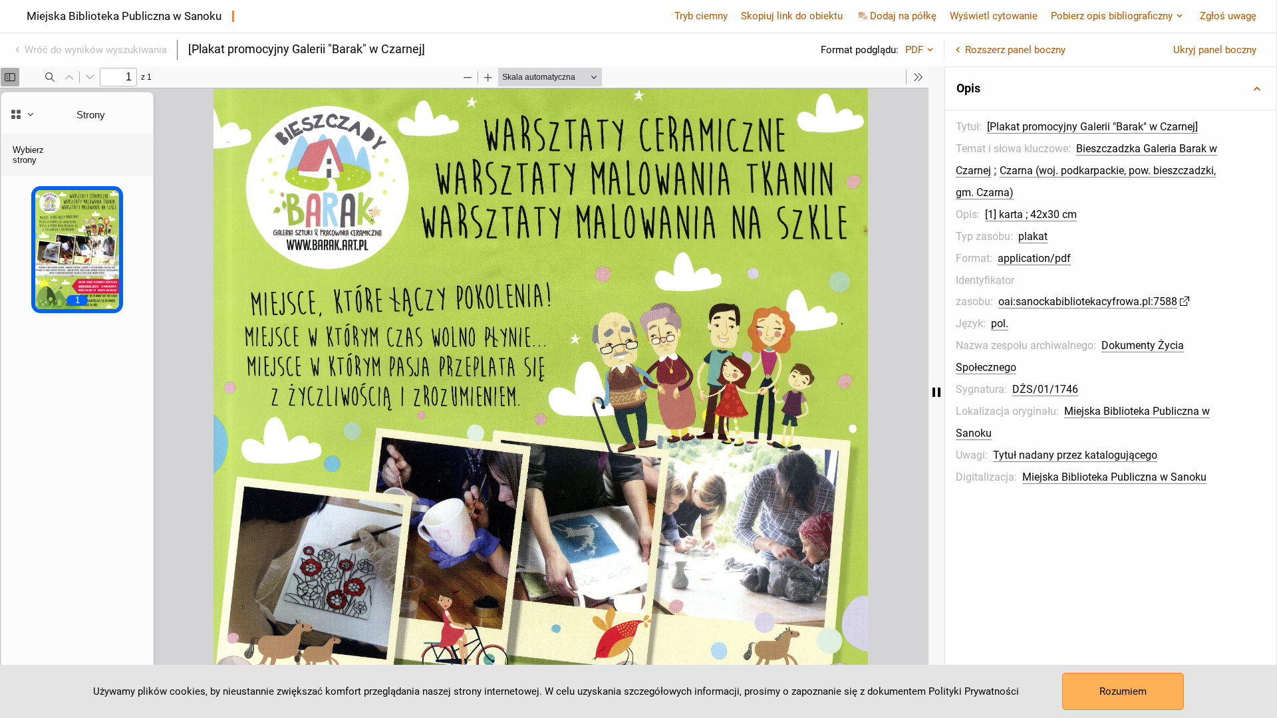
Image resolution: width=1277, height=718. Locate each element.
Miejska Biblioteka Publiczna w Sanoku (1114, 477)
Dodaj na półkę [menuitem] (903, 16)
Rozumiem (1123, 691)
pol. (999, 323)
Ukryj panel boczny (1214, 50)
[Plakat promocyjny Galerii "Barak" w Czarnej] (1092, 126)
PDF (914, 50)
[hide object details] (936, 392)
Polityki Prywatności (973, 691)
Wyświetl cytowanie (994, 16)
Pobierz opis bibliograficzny (1112, 16)
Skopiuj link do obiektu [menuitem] (792, 16)
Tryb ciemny (701, 16)
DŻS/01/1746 (1045, 389)
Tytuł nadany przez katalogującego (1075, 455)
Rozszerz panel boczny (1015, 50)
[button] (1110, 88)
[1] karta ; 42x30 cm (1031, 214)
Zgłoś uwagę (1228, 16)
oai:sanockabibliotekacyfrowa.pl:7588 (1087, 301)
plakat (1033, 236)
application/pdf (1034, 258)
